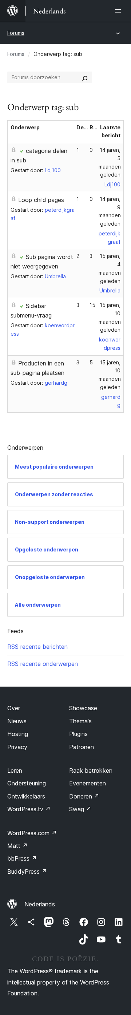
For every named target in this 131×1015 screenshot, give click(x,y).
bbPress (22, 858)
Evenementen (87, 783)
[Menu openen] (119, 11)
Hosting (17, 733)
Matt (17, 845)
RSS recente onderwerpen (42, 663)
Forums (15, 33)
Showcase (83, 708)
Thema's (80, 721)
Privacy (17, 747)
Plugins (78, 733)
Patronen (81, 747)
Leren (14, 770)
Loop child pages (41, 199)
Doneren (84, 796)
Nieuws (17, 721)
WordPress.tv (29, 809)
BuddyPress (27, 871)
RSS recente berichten (37, 646)
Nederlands (39, 904)
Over (13, 708)
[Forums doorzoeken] (85, 77)
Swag (80, 809)
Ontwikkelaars (26, 796)
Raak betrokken (90, 770)
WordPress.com (32, 833)
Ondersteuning (26, 783)
